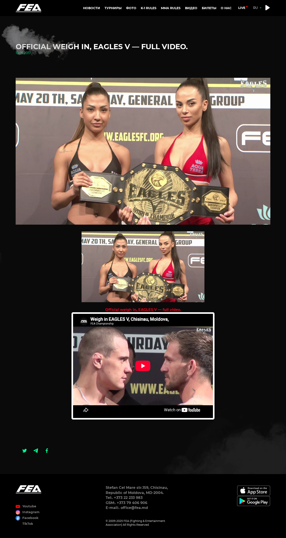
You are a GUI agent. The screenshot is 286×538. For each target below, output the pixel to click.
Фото (131, 8)
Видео (191, 8)
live (241, 8)
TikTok (27, 524)
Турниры (113, 8)
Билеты (209, 8)
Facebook (30, 518)
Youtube (29, 506)
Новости (91, 8)
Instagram (31, 512)
